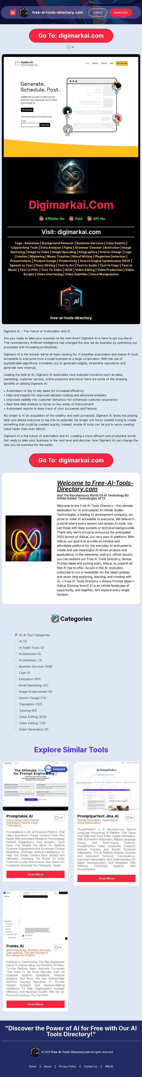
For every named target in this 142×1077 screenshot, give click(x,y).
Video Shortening (49, 274)
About (47, 1066)
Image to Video (38, 252)
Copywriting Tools (24, 247)
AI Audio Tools (31, 647)
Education (30, 679)
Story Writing (45, 265)
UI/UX (69, 270)
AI (23, 641)
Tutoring (28, 710)
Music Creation (58, 256)
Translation (30, 704)
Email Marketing (33, 685)
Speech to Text (21, 265)
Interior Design (111, 252)
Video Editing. (32, 723)
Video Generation (33, 729)
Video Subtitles (76, 274)
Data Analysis (50, 247)
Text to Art (66, 265)
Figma (68, 247)
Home (32, 1066)
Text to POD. (29, 270)
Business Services (90, 243)
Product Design (45, 261)
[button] (13, 12)
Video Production (110, 270)
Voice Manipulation (104, 274)
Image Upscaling (64, 252)
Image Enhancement (35, 691)
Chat (24, 672)
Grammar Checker (88, 247)
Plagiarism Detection (110, 256)
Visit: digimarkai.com (71, 232)
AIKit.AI (109, 1066)
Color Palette (116, 243)
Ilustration (112, 247)
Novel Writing (82, 256)
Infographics (88, 252)
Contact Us (90, 1066)
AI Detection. (30, 660)
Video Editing (85, 270)
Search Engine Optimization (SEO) (105, 261)
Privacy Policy (67, 1066)
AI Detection (30, 653)
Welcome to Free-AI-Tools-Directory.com (95, 486)
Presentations (20, 261)
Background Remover (58, 243)
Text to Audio (87, 265)
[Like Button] (57, 817)
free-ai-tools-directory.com (57, 12)
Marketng (37, 256)
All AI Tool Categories (34, 635)
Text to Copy (109, 265)
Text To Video (51, 270)
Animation (31, 243)
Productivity (68, 261)
